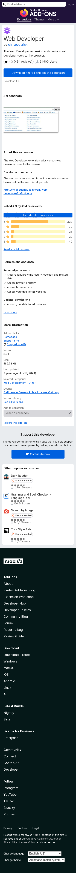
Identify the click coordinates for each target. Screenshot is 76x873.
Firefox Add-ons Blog (19, 590)
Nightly (9, 713)
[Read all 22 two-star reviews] (38, 236)
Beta (7, 719)
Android (9, 681)
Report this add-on (15, 422)
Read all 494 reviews (17, 249)
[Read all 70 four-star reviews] (38, 226)
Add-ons (10, 577)
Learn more (10, 312)
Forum (8, 623)
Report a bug (13, 630)
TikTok (9, 801)
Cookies (22, 828)
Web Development (15, 382)
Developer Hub (15, 603)
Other (31, 382)
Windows (10, 661)
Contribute (11, 763)
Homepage (10, 336)
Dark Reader (19, 475)
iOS (6, 674)
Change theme (12, 859)
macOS (9, 668)
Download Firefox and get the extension (38, 72)
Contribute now (40, 454)
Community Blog (16, 616)
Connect (10, 756)
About (8, 583)
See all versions (13, 401)
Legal (36, 828)
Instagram (11, 788)
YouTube (10, 794)
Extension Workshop (19, 597)
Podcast (10, 814)
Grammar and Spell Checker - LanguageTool (31, 496)
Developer (11, 769)
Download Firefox (17, 655)
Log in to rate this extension (38, 215)
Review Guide (14, 636)
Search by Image (22, 510)
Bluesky (9, 808)
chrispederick (18, 44)
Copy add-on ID (16, 344)
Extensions (24, 19)
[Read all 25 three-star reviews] (38, 231)
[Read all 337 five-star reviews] (38, 221)
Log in (70, 4)
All (5, 694)
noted (36, 834)
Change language (14, 853)
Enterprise (11, 738)
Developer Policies (17, 610)
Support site (11, 340)
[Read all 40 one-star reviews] (38, 241)
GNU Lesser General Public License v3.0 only (31, 392)
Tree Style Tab (21, 529)
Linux (7, 688)
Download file (12, 80)
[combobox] (34, 4)
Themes (39, 19)
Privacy (8, 828)
